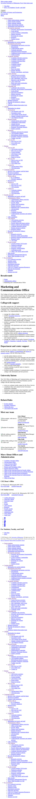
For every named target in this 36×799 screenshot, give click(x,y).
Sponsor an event (12, 797)
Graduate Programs (16, 737)
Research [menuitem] (13, 37)
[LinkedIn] (4, 518)
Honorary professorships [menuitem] (18, 248)
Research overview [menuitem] (16, 234)
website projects (11, 362)
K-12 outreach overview (14, 784)
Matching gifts (15, 686)
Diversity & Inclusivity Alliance (16, 626)
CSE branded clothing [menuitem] (17, 133)
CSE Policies (11, 743)
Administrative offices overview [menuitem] (20, 199)
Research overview (16, 759)
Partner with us (12, 700)
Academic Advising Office (11, 460)
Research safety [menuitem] (15, 239)
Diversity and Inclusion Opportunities (21, 554)
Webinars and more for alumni (19, 656)
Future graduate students (14, 548)
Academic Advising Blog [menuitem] (18, 61)
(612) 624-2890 (5, 495)
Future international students (15, 549)
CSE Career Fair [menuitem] (15, 81)
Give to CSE (4, 14)
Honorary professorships (18, 773)
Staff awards (11, 778)
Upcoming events (16, 638)
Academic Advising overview (19, 582)
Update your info (16, 663)
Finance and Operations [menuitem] (17, 204)
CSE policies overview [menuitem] (17, 220)
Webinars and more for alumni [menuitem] (19, 132)
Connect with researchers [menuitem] (15, 174)
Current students (8, 565)
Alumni (6, 631)
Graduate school (15, 609)
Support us (11, 707)
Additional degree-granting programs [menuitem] (21, 53)
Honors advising (15, 595)
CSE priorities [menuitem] (15, 187)
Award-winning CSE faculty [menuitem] (19, 243)
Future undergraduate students (16, 545)
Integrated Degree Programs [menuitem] (19, 51)
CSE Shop (14, 765)
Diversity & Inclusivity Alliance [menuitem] (16, 102)
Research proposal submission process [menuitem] (21, 237)
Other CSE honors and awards (19, 776)
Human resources (16, 730)
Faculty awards (8, 509)
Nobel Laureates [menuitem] (15, 128)
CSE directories (15, 693)
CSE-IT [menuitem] (10, 103)
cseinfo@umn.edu (16, 486)
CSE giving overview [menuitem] (17, 149)
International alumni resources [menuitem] (19, 135)
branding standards (15, 364)
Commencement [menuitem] (15, 65)
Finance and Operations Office (12, 467)
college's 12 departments (16, 351)
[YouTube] (5, 521)
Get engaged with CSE (17, 636)
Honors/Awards (12, 644)
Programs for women (17, 560)
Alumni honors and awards (18, 645)
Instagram (13, 341)
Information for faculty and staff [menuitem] (16, 196)
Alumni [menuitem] (6, 106)
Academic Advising (13, 581)
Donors (6, 671)
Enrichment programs (14, 789)
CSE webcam (8, 505)
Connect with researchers (15, 699)
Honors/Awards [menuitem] (12, 119)
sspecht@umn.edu (23, 450)
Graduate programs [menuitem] (16, 50)
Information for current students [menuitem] (16, 42)
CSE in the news (8, 407)
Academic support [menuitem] (16, 64)
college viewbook (23, 333)
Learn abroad (15, 556)
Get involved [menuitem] (11, 110)
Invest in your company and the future (18, 696)
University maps (8, 501)
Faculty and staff (8, 719)
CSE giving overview (17, 674)
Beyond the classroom (14, 553)
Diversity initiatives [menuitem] (16, 179)
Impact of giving (15, 682)
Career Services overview (18, 600)
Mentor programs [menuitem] (16, 34)
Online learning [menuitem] (15, 54)
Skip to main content (6, 1)
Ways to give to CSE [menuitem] (17, 160)
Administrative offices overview (20, 724)
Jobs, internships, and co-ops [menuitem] (19, 78)
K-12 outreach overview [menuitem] (14, 259)
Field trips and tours (13, 790)
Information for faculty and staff (16, 721)
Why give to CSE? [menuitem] (16, 141)
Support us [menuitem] (11, 182)
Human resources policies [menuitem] (18, 228)
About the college (9, 499)
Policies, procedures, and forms (19, 597)
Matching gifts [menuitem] (15, 161)
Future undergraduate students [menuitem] (16, 20)
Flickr (5, 342)
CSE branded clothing (17, 658)
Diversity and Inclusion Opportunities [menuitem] (21, 29)
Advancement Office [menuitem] (17, 166)
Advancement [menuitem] (15, 191)
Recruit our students (13, 697)
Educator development (14, 793)
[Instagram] (4, 519)
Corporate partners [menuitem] (9, 169)
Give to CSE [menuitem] (11, 139)
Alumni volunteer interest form (19, 641)
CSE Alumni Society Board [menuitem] (18, 114)
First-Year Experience (17, 617)
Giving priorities (15, 677)
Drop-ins (13, 592)
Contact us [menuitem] (14, 144)
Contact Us (11, 689)
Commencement (15, 590)
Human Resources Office (11, 468)
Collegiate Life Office (10, 465)
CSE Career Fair (15, 606)
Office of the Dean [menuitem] (16, 201)
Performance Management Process (17, 779)
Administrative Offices (14, 723)
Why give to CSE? (16, 666)
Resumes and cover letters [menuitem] (18, 76)
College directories (9, 498)
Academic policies (16, 746)
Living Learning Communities (19, 557)
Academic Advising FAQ (18, 584)
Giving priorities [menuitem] (15, 152)
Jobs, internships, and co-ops (19, 603)
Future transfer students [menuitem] (14, 21)
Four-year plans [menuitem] (15, 69)
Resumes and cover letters (18, 601)
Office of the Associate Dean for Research (15, 473)
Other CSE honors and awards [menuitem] (19, 251)
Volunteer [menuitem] (10, 270)
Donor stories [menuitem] (15, 155)
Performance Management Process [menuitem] (17, 254)
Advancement (15, 716)
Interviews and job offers (18, 604)
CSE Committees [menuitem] (12, 217)
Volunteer (10, 795)
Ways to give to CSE (17, 685)
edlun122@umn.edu (23, 422)
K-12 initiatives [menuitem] (15, 177)
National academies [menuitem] (16, 245)
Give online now (15, 667)
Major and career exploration (19, 608)
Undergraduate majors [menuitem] (17, 48)
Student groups (15, 564)
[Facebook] (4, 523)
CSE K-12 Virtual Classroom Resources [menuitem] (19, 267)
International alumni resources (19, 660)
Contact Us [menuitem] (11, 165)
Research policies (16, 754)
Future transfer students (14, 546)
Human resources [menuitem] (16, 206)
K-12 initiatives (15, 702)
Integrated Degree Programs (19, 576)
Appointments (15, 587)
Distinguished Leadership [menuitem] (18, 125)
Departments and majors (14, 568)
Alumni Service (15, 649)
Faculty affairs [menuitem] (15, 202)
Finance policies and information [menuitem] (20, 224)
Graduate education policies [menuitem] (18, 226)
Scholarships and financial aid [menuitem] (16, 26)
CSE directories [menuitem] (15, 168)
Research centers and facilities (19, 760)
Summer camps (12, 785)
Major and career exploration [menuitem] (19, 83)
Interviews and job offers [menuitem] (18, 80)
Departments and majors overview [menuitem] (20, 45)
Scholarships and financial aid (16, 551)
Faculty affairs (15, 727)
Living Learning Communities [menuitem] (19, 32)
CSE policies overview (17, 745)
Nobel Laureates (15, 653)
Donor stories (15, 680)
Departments (14, 571)
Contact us (14, 669)
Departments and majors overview (20, 570)
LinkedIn (18, 341)
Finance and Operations (17, 729)
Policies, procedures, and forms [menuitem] (19, 72)
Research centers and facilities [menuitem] (19, 235)
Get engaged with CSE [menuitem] (17, 111)
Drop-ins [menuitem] (13, 67)
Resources (10, 655)
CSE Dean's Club (16, 678)
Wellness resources (13, 625)
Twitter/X (7, 341)
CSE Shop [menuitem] (14, 240)
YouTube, (24, 341)
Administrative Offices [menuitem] (14, 198)
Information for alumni (14, 633)
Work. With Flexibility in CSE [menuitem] (16, 256)
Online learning (15, 579)
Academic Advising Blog (18, 586)
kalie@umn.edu (22, 437)
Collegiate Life (12, 611)
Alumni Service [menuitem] (15, 124)
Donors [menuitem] (6, 146)
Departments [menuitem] (14, 47)
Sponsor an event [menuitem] (12, 272)
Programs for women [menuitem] (17, 36)
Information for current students (16, 567)
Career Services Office (10, 464)
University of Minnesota (17, 537)
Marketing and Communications (20, 732)
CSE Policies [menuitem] (11, 218)
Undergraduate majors (17, 573)
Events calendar (8, 403)
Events (6, 504)
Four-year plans (15, 593)
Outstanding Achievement (18, 647)
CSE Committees (12, 741)
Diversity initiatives (16, 704)
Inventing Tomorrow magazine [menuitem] (19, 136)
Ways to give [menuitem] (11, 158)
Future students (8, 543)
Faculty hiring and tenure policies (20, 748)
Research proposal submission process (21, 762)
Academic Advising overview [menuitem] (19, 58)
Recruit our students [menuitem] (13, 173)
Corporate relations (16, 715)
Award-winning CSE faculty (19, 768)
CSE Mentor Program (17, 642)
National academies (16, 770)
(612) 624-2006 (5, 486)
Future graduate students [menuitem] (14, 23)
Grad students (8, 510)
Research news (12, 705)
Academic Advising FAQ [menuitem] (18, 59)
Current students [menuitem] (8, 40)
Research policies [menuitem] (16, 229)
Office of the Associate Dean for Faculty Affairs (17, 470)
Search (3, 10)
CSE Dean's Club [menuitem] (16, 154)
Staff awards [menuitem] (11, 253)
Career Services (12, 598)
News (5, 502)
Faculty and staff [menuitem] (8, 195)
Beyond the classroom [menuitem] (14, 28)
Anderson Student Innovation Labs (17, 630)
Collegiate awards (16, 774)
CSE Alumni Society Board (18, 639)
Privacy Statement (5, 540)
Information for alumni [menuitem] (14, 108)
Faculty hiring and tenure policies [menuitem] (20, 223)
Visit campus (7, 513)
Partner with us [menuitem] (12, 176)
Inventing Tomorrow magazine (19, 661)
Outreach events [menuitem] (12, 262)
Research (6, 507)
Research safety (15, 763)
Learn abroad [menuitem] (15, 31)
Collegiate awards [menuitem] (16, 250)
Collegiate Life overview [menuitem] (18, 88)
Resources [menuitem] (10, 130)
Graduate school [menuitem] (15, 84)
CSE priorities (15, 712)
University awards (16, 771)
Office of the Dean (9, 478)
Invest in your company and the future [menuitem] (18, 171)
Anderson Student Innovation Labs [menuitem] (17, 105)
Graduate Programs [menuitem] (16, 212)
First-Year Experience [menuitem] (17, 92)
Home (6, 279)
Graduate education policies (18, 751)
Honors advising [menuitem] (15, 70)
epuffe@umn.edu (22, 444)
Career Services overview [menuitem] (18, 75)
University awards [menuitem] (16, 247)
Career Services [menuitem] (12, 73)
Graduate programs (16, 575)
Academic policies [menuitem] (16, 221)
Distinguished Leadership (18, 650)
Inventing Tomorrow (10, 405)
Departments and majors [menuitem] (14, 43)
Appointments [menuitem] (15, 62)
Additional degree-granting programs (21, 578)
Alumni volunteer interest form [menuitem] (19, 116)
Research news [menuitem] (12, 180)
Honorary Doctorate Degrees (19, 652)
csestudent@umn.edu (17, 495)
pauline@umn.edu (23, 430)
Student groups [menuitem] (15, 39)
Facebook (31, 339)
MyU (5, 534)
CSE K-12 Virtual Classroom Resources (19, 792)
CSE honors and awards (11, 408)
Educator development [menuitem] (14, 269)
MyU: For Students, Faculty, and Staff (14, 7)
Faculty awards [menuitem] (12, 242)
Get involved (11, 634)
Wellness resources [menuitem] (13, 100)
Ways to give (11, 683)
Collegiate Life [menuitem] (12, 86)
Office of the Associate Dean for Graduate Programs (18, 471)
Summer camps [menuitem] (12, 261)
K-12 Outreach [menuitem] (8, 258)
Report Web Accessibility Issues (17, 540)
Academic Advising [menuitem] (13, 56)
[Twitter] (4, 524)
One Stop (6, 6)
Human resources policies (18, 752)
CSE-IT (10, 628)
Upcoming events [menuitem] (16, 113)
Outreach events (12, 787)
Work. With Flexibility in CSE (16, 781)
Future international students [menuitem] (15, 25)
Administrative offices (10, 281)
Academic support (16, 589)
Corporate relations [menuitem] (16, 190)
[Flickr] (4, 526)
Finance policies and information (20, 749)
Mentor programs (16, 559)
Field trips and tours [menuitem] (13, 265)
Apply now (7, 515)
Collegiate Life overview (18, 612)
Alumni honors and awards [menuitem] (18, 121)
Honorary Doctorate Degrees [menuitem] (19, 127)
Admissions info (8, 512)
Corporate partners (9, 694)
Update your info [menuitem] (16, 138)
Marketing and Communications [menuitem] (20, 207)
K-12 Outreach (8, 782)
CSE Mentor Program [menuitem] (17, 117)
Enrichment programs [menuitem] (14, 264)
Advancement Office (10, 462)
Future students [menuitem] (8, 18)
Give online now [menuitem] (15, 143)
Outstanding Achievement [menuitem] (18, 122)
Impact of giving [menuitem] (15, 157)
